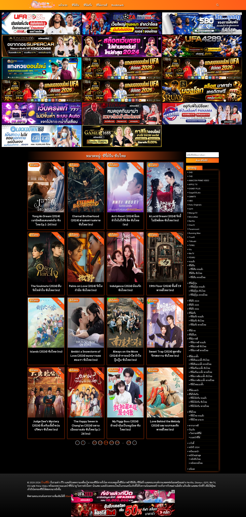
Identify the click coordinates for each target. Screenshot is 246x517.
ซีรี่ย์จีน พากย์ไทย (197, 277)
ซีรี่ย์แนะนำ (194, 390)
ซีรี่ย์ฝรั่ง (87, 5)
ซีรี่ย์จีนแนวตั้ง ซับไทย (199, 360)
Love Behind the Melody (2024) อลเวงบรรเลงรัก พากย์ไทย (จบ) (165, 425)
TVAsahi (192, 241)
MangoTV (193, 212)
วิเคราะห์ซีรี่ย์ (195, 433)
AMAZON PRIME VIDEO (199, 180)
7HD (191, 176)
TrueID (192, 237)
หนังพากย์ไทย (196, 463)
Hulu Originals (195, 204)
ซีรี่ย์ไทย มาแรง (197, 419)
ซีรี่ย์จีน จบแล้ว (196, 269)
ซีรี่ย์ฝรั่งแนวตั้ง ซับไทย (200, 368)
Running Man (195, 233)
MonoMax (193, 216)
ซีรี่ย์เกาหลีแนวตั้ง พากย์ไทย (202, 380)
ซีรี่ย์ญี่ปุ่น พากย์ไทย (198, 295)
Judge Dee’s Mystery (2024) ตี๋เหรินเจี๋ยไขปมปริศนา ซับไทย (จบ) (46, 425)
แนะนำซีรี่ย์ (195, 437)
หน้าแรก (62, 5)
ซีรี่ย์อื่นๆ (192, 334)
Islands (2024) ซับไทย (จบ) (46, 351)
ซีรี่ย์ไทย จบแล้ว (197, 415)
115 (111, 442)
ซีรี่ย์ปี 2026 (194, 309)
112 (94, 442)
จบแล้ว (192, 261)
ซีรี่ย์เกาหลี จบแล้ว (198, 342)
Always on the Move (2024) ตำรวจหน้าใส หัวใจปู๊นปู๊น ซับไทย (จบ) (125, 355)
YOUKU (192, 257)
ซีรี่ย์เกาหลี (101, 5)
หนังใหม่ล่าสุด (195, 455)
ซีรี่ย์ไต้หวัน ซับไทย (198, 402)
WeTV (191, 253)
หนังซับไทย (195, 459)
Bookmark (117, 5)
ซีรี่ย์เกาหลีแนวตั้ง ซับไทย (201, 376)
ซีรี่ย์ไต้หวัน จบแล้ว (198, 398)
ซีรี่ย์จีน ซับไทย (195, 273)
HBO (191, 200)
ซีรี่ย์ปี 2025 (194, 305)
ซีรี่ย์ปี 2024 (194, 301)
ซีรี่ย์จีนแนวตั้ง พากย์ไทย (200, 364)
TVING (192, 245)
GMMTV (192, 196)
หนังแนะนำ (194, 451)
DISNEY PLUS (194, 188)
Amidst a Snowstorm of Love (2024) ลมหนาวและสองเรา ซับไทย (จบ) (85, 355)
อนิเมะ (192, 469)
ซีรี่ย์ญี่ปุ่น (193, 283)
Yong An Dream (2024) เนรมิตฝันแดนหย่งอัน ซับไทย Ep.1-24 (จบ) (46, 220)
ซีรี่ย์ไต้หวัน (194, 394)
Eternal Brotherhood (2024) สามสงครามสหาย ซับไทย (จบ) (86, 220)
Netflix (192, 221)
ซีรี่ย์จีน (75, 5)
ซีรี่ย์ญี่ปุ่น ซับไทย (197, 291)
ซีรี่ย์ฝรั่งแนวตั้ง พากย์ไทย (201, 372)
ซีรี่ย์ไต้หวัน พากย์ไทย (199, 406)
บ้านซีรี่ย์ (45, 482)
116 (117, 442)
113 (100, 442)
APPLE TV (193, 184)
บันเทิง (192, 429)
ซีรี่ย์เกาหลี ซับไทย (198, 346)
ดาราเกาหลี (194, 425)
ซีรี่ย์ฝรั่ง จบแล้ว (197, 316)
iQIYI (191, 208)
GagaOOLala (194, 192)
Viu (190, 249)
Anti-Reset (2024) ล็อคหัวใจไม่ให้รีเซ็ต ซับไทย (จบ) (125, 220)
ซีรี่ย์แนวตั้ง (193, 356)
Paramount (194, 229)
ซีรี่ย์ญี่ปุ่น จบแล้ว (197, 286)
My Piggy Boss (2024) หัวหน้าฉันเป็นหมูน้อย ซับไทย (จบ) (125, 425)
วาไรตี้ (191, 443)
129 (129, 442)
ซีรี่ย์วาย (192, 330)
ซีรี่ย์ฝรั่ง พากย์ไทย (198, 324)
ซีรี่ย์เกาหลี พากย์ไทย (199, 350)
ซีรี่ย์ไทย (192, 412)
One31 (192, 225)
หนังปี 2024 (194, 447)
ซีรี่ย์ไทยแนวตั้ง (196, 384)
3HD (191, 172)
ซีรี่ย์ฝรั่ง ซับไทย (197, 320)
